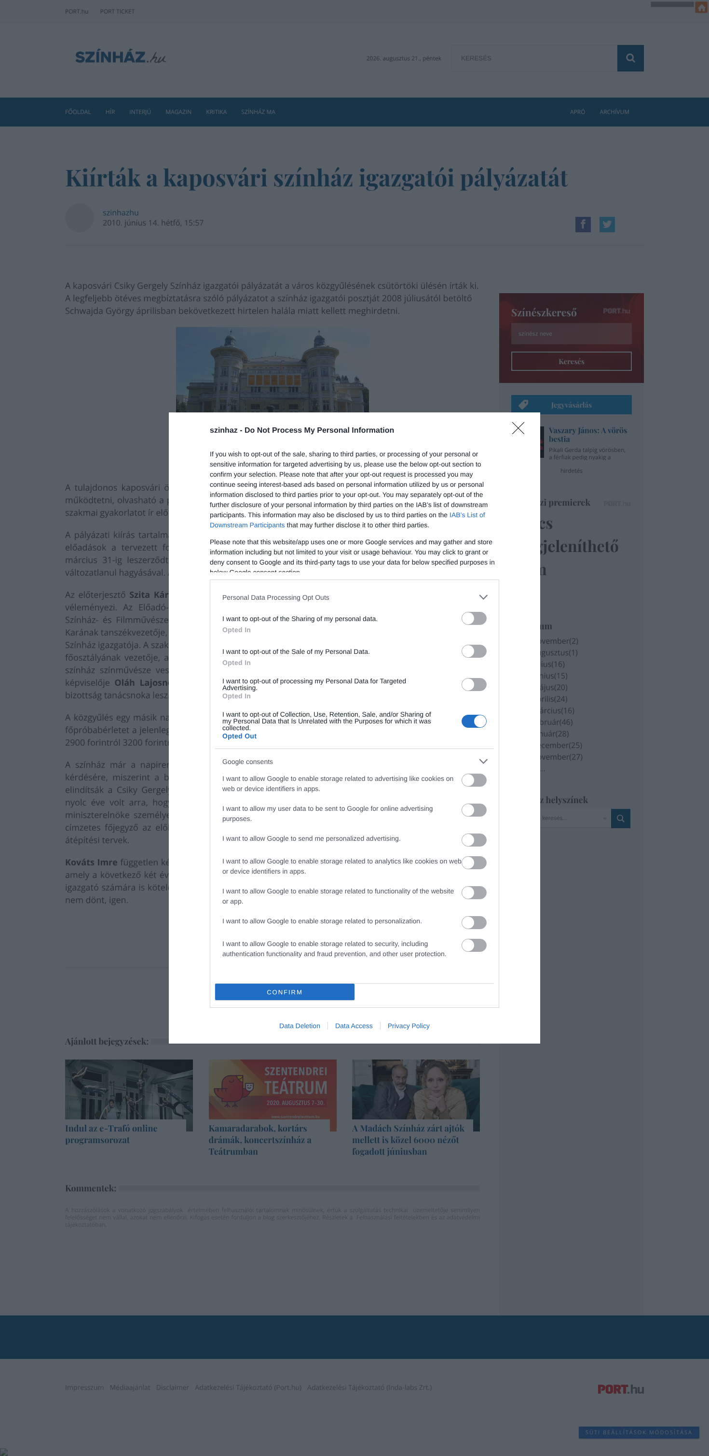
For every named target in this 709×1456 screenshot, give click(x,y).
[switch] (474, 618)
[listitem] (354, 597)
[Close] (521, 431)
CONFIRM (285, 992)
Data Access (354, 1026)
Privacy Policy (409, 1026)
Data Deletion (299, 1026)
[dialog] (354, 728)
